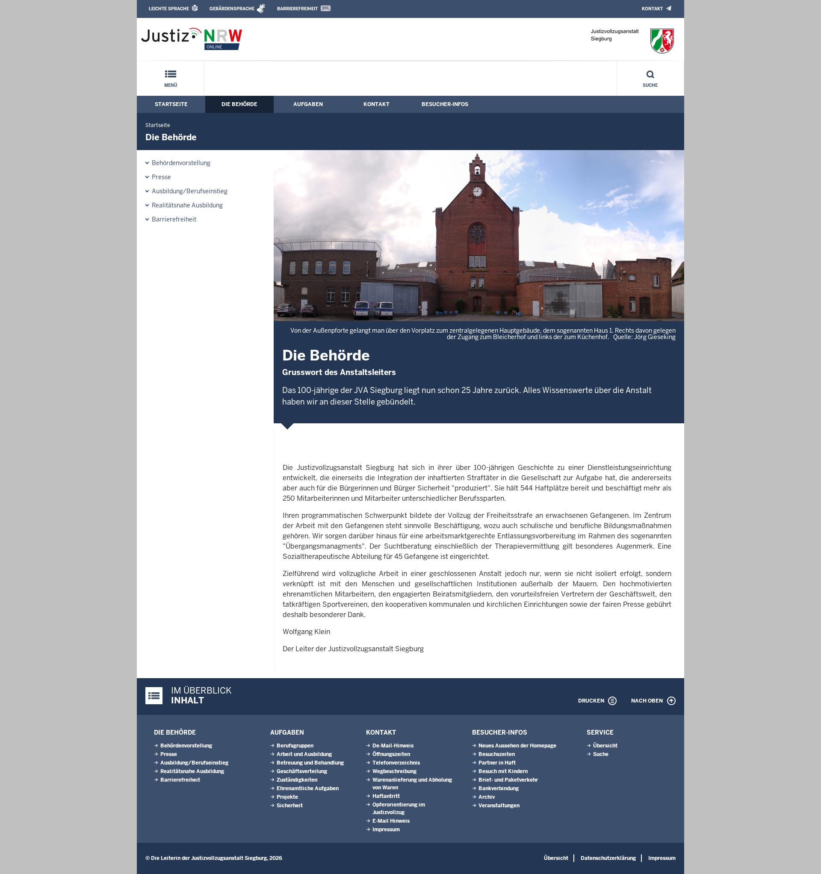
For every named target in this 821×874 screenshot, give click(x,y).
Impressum (386, 829)
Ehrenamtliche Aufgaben (308, 788)
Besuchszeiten (496, 754)
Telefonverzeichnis (396, 762)
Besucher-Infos (445, 104)
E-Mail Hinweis (391, 821)
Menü (170, 85)
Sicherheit (290, 805)
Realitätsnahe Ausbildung (187, 205)
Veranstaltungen (499, 805)
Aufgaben (308, 104)
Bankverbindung (498, 788)
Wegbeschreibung (394, 771)
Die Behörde (239, 104)
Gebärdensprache (232, 9)
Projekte (287, 797)
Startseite (171, 104)
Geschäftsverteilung (302, 771)
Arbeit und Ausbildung (304, 754)
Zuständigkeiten (297, 780)
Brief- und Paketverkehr (508, 780)
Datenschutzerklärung (608, 858)
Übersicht (605, 745)
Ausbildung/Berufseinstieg (189, 191)
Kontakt (652, 9)
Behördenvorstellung (181, 163)
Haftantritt (386, 796)
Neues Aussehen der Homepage (517, 745)
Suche (650, 85)
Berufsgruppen (295, 745)
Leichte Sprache (169, 9)
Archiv (486, 797)
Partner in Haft (497, 762)
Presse (161, 177)
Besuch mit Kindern (503, 771)
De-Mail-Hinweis (392, 745)
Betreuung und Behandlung (310, 762)
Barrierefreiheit (297, 9)
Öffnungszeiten (391, 754)
